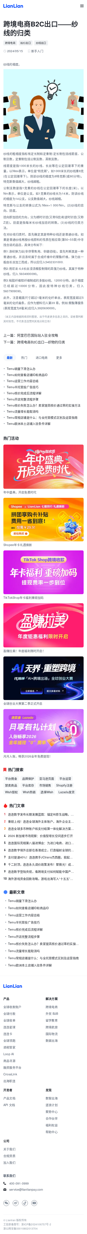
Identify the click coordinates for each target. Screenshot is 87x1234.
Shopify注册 (64, 785)
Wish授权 (11, 792)
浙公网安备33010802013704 (20, 1228)
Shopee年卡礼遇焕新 (17, 545)
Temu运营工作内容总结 (22, 381)
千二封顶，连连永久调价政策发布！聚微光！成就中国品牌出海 (40, 864)
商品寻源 (9, 1061)
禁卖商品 (11, 785)
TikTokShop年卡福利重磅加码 (23, 597)
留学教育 (52, 1020)
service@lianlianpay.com (26, 1189)
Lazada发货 (66, 792)
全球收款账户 (12, 1007)
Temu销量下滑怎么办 (21, 369)
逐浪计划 (52, 1105)
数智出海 (52, 1098)
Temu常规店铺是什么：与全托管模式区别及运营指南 (42, 417)
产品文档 (9, 1098)
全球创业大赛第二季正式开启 (22, 703)
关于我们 (9, 1149)
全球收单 (9, 1020)
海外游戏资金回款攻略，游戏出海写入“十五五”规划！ (39, 879)
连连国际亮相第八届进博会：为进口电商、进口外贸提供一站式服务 (40, 843)
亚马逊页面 (46, 778)
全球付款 (9, 1013)
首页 (13, 6)
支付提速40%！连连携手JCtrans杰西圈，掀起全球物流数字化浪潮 (40, 857)
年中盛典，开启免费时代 (19, 492)
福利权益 (52, 1125)
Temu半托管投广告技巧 (22, 387)
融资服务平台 (12, 1067)
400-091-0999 (19, 1183)
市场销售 (45, 785)
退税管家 (9, 1047)
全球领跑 (9, 1040)
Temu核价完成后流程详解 (24, 393)
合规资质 (9, 1156)
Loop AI (8, 1054)
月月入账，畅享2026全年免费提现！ (27, 756)
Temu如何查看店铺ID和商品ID (27, 375)
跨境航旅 (52, 1027)
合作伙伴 (52, 1118)
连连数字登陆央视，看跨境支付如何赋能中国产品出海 (40, 871)
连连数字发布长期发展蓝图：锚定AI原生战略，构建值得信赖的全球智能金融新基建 (40, 814)
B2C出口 (25, 43)
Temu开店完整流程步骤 (22, 399)
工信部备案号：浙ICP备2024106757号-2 (27, 1224)
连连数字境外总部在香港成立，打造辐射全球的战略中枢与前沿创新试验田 (40, 850)
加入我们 (9, 1162)
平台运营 (65, 778)
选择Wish (47, 792)
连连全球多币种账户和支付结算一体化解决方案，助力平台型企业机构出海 (40, 828)
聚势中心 (52, 1111)
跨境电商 (10, 43)
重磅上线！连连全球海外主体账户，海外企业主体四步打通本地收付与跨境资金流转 (40, 821)
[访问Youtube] (34, 1203)
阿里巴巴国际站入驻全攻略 (37, 335)
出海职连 (9, 1081)
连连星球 (9, 1027)
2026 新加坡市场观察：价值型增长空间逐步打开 (38, 836)
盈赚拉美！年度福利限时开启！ (24, 651)
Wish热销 (29, 792)
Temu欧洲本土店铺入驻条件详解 (28, 423)
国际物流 (52, 1034)
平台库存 (28, 785)
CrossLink (10, 1074)
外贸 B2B (52, 1013)
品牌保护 (28, 778)
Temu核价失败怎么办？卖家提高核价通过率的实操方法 (43, 405)
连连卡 (7, 1034)
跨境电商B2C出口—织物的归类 (41, 342)
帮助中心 (52, 1132)
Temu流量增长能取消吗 (22, 411)
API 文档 (9, 1105)
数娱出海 (52, 1040)
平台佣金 (11, 778)
